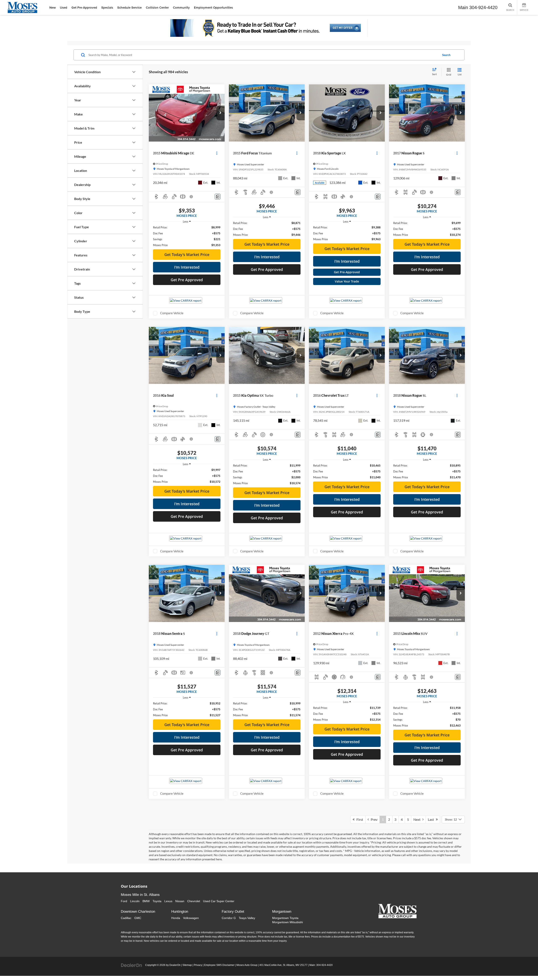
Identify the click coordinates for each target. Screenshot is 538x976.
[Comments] (217, 196)
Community (181, 7)
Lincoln (135, 901)
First (359, 819)
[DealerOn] (131, 965)
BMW (146, 901)
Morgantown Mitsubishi (287, 922)
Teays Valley (247, 918)
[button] (220, 113)
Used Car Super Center (218, 901)
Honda (175, 918)
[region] (186, 236)
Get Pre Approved (187, 279)
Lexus (168, 901)
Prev (373, 819)
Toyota (157, 901)
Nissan (179, 901)
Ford (124, 901)
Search (446, 55)
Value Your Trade (347, 281)
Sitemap (187, 965)
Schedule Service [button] (129, 7)
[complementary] (525, 963)
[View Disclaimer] (191, 196)
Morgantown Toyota (285, 918)
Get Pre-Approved (347, 272)
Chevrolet (193, 901)
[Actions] (216, 153)
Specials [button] (107, 7)
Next (417, 819)
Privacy (198, 965)
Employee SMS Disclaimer (219, 965)
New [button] (52, 7)
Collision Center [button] (157, 7)
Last (432, 819)
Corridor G (229, 918)
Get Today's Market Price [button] (186, 254)
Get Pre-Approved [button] (84, 7)
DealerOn (175, 965)
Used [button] (63, 7)
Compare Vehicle (171, 313)
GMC (137, 918)
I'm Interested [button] (186, 267)
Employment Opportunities (213, 7)
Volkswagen (191, 918)
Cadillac (126, 918)
